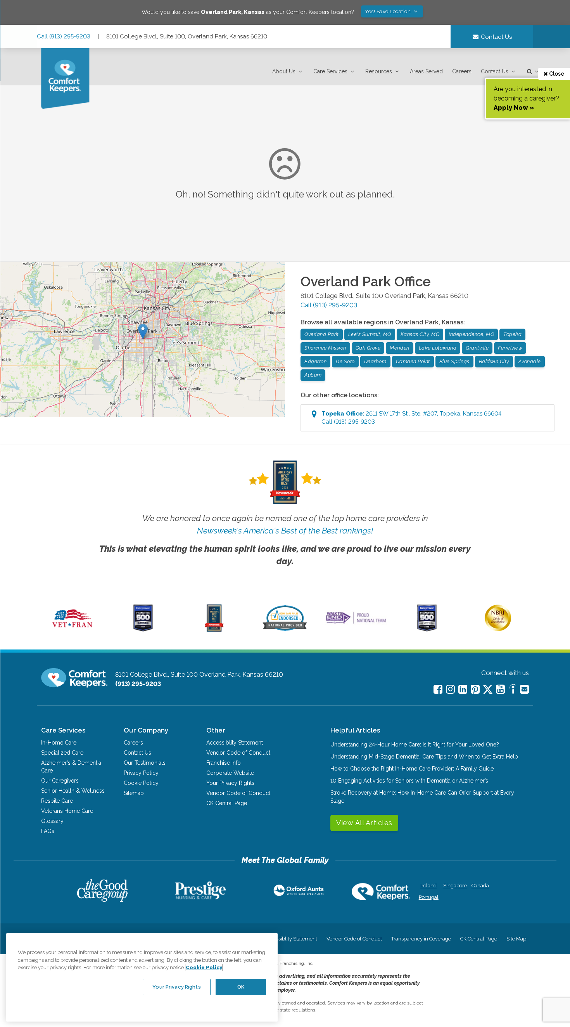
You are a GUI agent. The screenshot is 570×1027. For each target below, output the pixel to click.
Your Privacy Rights (230, 783)
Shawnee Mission (325, 348)
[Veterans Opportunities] (72, 630)
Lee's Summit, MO (369, 334)
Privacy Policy (141, 773)
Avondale (529, 361)
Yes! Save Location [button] (388, 11)
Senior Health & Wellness (73, 791)
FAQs (47, 831)
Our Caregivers (60, 781)
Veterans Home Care (67, 811)
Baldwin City (494, 361)
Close (556, 74)
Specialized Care (62, 753)
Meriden (399, 348)
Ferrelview (510, 348)
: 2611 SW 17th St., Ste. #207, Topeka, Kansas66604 (411, 417)
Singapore (454, 885)
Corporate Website (230, 773)
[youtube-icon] (500, 689)
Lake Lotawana (438, 348)
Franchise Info (223, 763)
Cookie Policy (141, 783)
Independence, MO (471, 334)
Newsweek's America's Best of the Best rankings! (285, 530)
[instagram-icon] (450, 689)
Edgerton (315, 361)
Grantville (477, 348)
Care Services (330, 71)
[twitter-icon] (487, 690)
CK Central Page (226, 803)
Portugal (429, 897)
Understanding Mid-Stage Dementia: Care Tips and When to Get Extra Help (424, 756)
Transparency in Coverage (421, 939)
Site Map (516, 939)
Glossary (52, 821)
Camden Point (413, 361)
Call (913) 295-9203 (63, 36)
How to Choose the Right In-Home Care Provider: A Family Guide (412, 768)
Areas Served (426, 71)
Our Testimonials (145, 763)
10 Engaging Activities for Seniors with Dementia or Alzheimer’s (409, 781)
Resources (378, 71)
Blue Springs (454, 361)
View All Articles (364, 823)
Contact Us (494, 71)
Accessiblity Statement (234, 743)
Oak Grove (368, 348)
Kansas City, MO (420, 334)
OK (240, 987)
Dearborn (375, 361)
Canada (480, 885)
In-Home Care (58, 743)
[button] (288, 72)
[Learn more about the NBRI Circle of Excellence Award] (497, 629)
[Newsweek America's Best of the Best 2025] (214, 630)
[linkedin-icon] (462, 689)
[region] (142, 977)
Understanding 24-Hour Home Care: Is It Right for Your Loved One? (414, 744)
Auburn (312, 375)
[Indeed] (512, 690)
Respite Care (57, 801)
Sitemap (134, 793)
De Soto (345, 361)
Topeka (512, 334)
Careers (462, 71)
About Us (283, 71)
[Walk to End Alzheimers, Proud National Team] (356, 623)
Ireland (428, 885)
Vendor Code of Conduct (238, 753)
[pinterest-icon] (475, 689)
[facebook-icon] (438, 689)
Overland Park (321, 334)
